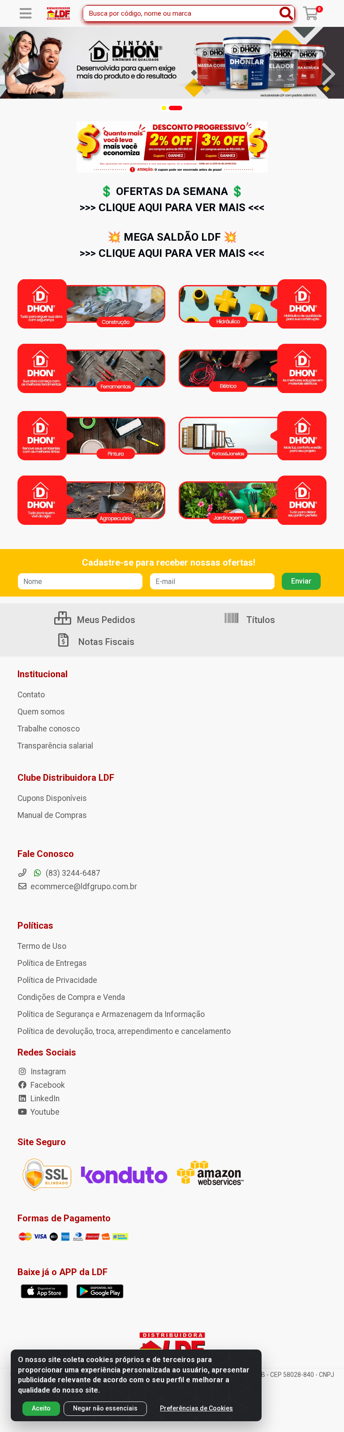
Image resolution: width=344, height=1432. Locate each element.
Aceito (41, 1408)
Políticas (35, 925)
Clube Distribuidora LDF (65, 777)
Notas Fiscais (105, 641)
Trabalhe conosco (48, 728)
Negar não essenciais (105, 1408)
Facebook (47, 1085)
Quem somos (41, 711)
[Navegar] (15, 74)
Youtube (44, 1112)
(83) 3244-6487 (72, 873)
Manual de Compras (52, 815)
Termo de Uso (41, 946)
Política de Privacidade (57, 980)
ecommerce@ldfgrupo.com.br (83, 886)
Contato (31, 694)
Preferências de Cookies (196, 1408)
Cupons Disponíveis (52, 798)
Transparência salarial (55, 745)
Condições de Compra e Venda (71, 997)
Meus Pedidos (105, 619)
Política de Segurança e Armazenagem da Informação (111, 1014)
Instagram (47, 1071)
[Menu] (25, 13)
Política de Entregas (52, 963)
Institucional (42, 674)
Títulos (259, 619)
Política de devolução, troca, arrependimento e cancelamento (124, 1031)
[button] (164, 108)
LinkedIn (44, 1098)
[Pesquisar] (286, 13)
